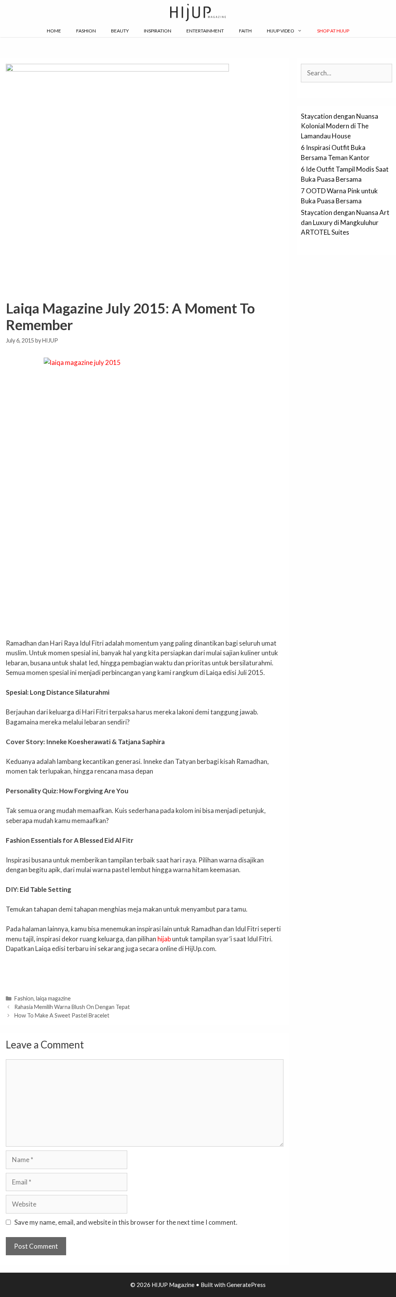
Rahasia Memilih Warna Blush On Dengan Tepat (72, 1007)
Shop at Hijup (333, 31)
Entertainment (205, 31)
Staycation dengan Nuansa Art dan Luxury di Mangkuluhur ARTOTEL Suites (345, 222)
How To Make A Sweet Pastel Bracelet (61, 1015)
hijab (164, 939)
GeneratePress (246, 1284)
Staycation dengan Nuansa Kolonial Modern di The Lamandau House (339, 126)
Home (54, 31)
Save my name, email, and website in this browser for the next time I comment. (125, 1222)
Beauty (120, 31)
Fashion (86, 31)
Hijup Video (280, 31)
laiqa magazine (53, 998)
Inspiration (157, 31)
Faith (245, 31)
